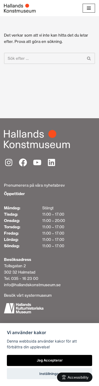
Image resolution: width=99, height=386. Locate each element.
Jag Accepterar (50, 360)
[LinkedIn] (51, 162)
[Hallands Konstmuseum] (20, 8)
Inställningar (49, 374)
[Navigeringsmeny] (89, 8)
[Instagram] (8, 162)
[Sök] (89, 58)
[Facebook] (23, 162)
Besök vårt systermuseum (28, 295)
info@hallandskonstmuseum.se (32, 284)
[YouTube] (37, 162)
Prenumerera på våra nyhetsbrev (34, 185)
